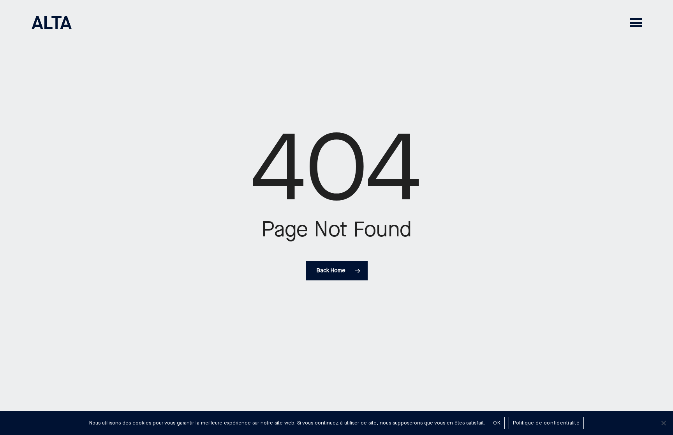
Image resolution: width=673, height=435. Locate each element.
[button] (636, 22)
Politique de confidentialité (546, 423)
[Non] (663, 423)
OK (496, 423)
